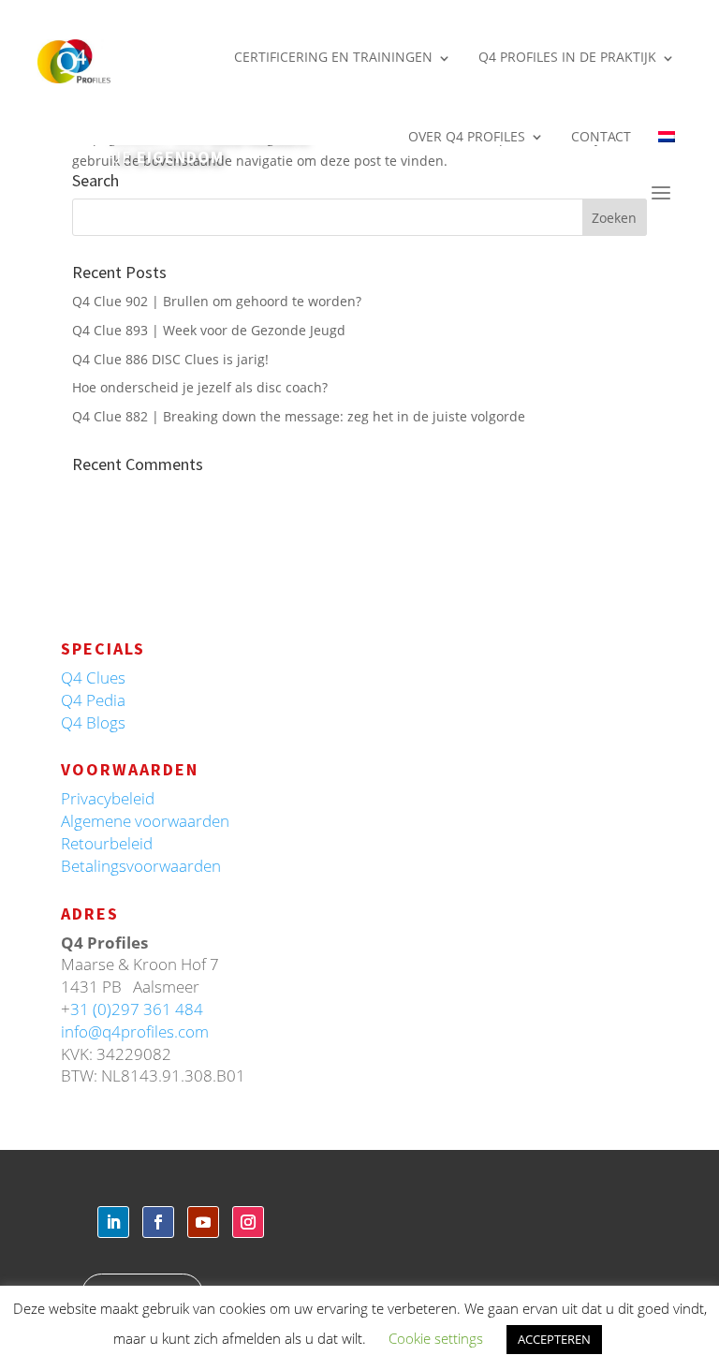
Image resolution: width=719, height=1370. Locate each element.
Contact (601, 136)
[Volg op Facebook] (158, 1222)
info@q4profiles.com (135, 1031)
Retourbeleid (107, 843)
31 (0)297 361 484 (136, 1009)
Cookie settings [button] (436, 1338)
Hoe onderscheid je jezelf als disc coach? (200, 387)
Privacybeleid (107, 798)
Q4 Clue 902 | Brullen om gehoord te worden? (216, 301)
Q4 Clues (93, 677)
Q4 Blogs (93, 722)
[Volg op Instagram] (248, 1222)
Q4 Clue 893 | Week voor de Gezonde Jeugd (208, 330)
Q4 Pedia (93, 700)
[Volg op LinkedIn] (113, 1222)
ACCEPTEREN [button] (554, 1339)
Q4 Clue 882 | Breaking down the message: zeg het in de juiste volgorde (298, 416)
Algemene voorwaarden (145, 821)
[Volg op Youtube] (203, 1222)
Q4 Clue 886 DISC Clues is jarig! (170, 359)
